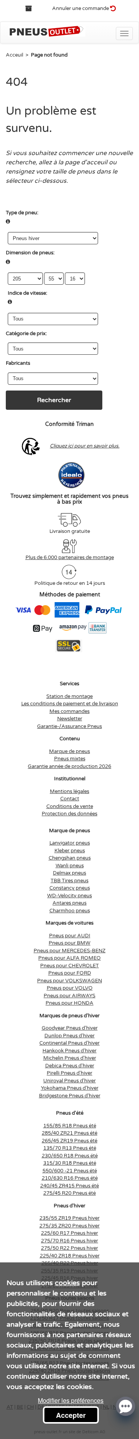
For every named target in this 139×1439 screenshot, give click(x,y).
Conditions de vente (69, 806)
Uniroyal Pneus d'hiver (69, 1081)
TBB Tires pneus (69, 881)
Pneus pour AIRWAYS (69, 996)
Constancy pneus (69, 888)
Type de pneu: (22, 213)
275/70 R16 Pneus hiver (69, 1241)
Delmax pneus (69, 873)
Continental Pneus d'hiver (69, 1043)
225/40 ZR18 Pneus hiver (70, 1256)
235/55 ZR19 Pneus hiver (69, 1218)
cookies (67, 1283)
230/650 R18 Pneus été (70, 1156)
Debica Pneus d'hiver (69, 1066)
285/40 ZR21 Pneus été (69, 1133)
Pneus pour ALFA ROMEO (69, 958)
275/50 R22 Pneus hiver (69, 1248)
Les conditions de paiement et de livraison (69, 704)
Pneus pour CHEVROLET (69, 966)
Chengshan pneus (70, 858)
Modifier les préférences (70, 1400)
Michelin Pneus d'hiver (69, 1058)
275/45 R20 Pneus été (69, 1193)
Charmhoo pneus (69, 911)
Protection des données (69, 814)
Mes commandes (69, 711)
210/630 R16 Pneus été (70, 1178)
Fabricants (18, 363)
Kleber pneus (69, 851)
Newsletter (69, 719)
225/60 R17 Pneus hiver (69, 1233)
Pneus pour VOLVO (70, 988)
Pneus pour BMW (69, 943)
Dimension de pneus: (30, 253)
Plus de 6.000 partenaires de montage (69, 557)
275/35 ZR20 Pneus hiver (69, 1226)
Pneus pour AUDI (69, 936)
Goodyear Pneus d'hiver (70, 1028)
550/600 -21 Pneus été (69, 1171)
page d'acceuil (86, 162)
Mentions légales (69, 791)
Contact (69, 799)
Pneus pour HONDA (69, 1003)
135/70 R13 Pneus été (69, 1148)
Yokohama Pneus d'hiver (69, 1088)
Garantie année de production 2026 (69, 766)
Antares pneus (69, 903)
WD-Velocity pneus (69, 896)
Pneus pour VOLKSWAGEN (69, 981)
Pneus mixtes (69, 759)
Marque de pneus (69, 751)
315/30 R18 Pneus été (69, 1163)
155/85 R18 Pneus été (69, 1126)
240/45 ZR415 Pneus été (69, 1186)
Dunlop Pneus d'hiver (69, 1036)
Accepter (71, 1415)
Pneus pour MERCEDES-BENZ (69, 951)
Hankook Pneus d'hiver (69, 1051)
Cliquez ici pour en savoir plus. (84, 446)
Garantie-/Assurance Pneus (69, 726)
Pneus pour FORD (69, 973)
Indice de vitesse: (27, 293)
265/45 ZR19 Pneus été (69, 1141)
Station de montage (69, 696)
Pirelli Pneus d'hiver (69, 1073)
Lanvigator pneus (69, 843)
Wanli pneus (70, 866)
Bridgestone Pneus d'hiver (69, 1096)
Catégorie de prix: (26, 334)
